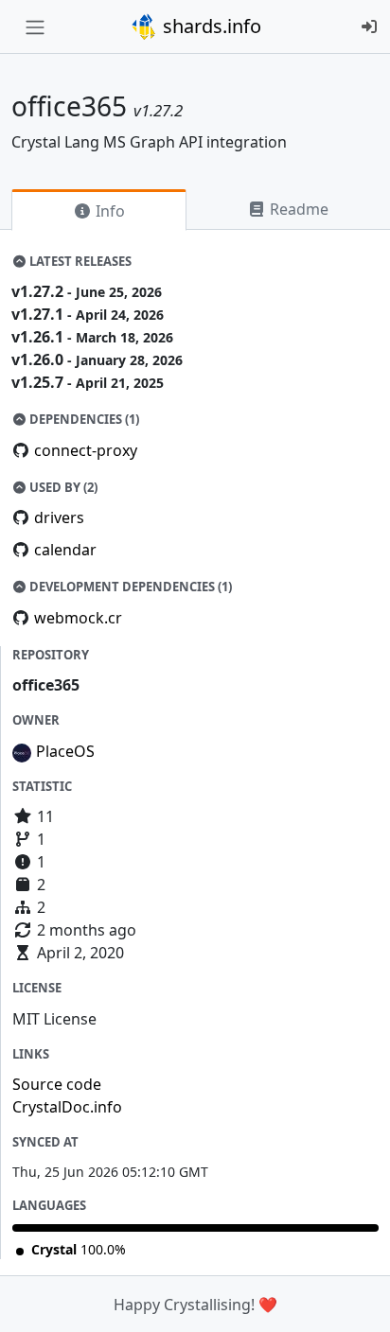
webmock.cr (78, 617)
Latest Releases (79, 261)
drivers (59, 517)
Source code (56, 1084)
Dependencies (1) (83, 419)
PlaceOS (65, 751)
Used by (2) (62, 487)
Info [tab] (108, 211)
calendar (65, 549)
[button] (355, 1299)
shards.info (209, 26)
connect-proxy (85, 450)
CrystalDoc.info (67, 1106)
